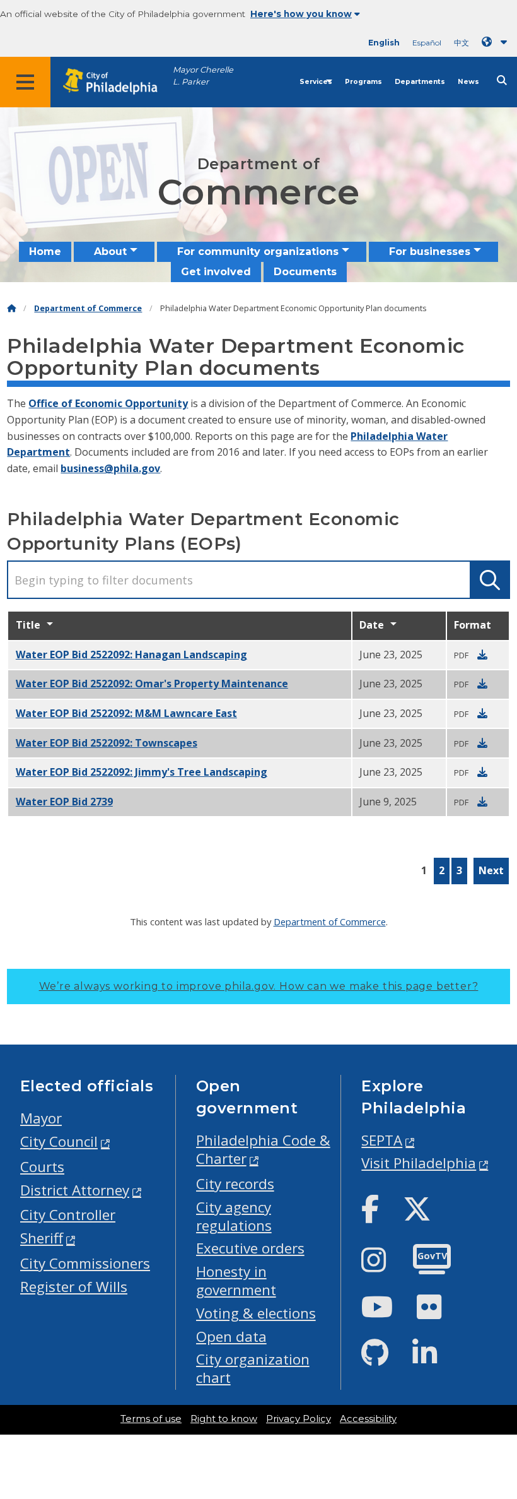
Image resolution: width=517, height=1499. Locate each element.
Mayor (41, 1118)
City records (235, 1184)
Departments (420, 82)
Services (315, 82)
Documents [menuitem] (305, 272)
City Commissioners (85, 1263)
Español (426, 42)
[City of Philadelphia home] (116, 81)
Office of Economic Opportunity (108, 403)
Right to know (223, 1419)
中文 (461, 42)
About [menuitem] (110, 252)
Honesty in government (236, 1281)
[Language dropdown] (497, 42)
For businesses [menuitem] (429, 252)
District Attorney (74, 1190)
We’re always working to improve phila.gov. (259, 986)
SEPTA (381, 1140)
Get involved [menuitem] (216, 272)
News (468, 82)
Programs (363, 82)
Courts (42, 1166)
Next (491, 870)
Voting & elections (256, 1313)
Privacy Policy (298, 1419)
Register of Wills (73, 1286)
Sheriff (41, 1238)
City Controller (67, 1214)
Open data (231, 1336)
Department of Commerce (88, 308)
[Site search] (502, 80)
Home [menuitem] (45, 252)
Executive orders (250, 1248)
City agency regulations (234, 1216)
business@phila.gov (110, 468)
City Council (59, 1141)
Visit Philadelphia (418, 1163)
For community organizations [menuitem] (258, 252)
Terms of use (151, 1419)
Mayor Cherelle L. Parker (203, 75)
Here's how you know (301, 14)
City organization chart (253, 1368)
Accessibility (368, 1419)
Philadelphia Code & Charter (263, 1149)
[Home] (11, 308)
